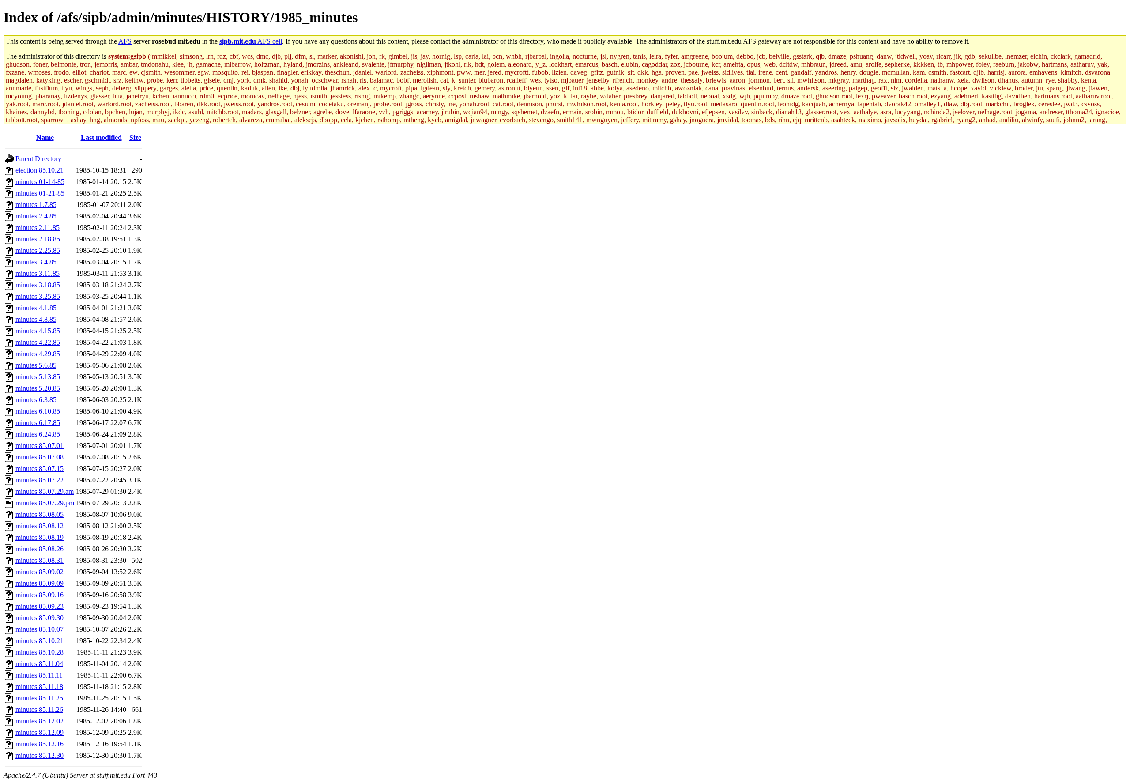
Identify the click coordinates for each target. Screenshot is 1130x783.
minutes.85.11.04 (39, 663)
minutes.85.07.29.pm (44, 503)
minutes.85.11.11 (39, 675)
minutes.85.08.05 (39, 514)
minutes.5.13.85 (37, 376)
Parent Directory (38, 158)
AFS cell (250, 41)
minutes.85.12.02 (39, 721)
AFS (125, 41)
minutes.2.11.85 (37, 227)
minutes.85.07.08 (39, 457)
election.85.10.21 (39, 170)
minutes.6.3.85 (35, 399)
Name (45, 137)
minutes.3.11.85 (37, 273)
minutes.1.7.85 (35, 204)
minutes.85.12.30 (39, 755)
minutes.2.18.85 (37, 239)
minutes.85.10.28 (39, 652)
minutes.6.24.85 (37, 434)
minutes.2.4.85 (35, 216)
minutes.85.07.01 (39, 445)
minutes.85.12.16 (39, 744)
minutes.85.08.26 (39, 549)
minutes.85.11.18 (39, 686)
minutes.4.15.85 (37, 331)
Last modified (101, 137)
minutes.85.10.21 (39, 640)
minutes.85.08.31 (39, 560)
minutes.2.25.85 (37, 250)
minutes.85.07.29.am (44, 491)
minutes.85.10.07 (39, 629)
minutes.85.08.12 (39, 526)
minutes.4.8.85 (35, 319)
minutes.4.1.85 (35, 308)
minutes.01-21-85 (39, 193)
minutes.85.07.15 (39, 468)
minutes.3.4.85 (35, 262)
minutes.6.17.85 (37, 422)
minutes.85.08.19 (39, 537)
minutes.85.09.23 (39, 606)
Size (135, 137)
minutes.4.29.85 (37, 354)
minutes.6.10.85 (37, 411)
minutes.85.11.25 (39, 698)
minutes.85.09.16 (39, 595)
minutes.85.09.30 (39, 617)
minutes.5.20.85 (37, 388)
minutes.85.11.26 (39, 709)
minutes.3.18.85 (37, 285)
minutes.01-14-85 (39, 181)
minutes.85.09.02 (39, 572)
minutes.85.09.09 (39, 583)
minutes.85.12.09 (39, 732)
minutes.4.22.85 (37, 342)
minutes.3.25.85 (37, 296)
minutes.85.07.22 (39, 480)
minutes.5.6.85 (35, 365)
